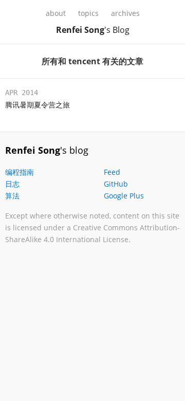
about (56, 13)
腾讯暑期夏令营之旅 (37, 105)
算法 (12, 195)
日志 (12, 184)
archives (125, 13)
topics (88, 13)
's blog (46, 150)
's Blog (93, 29)
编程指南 (19, 172)
